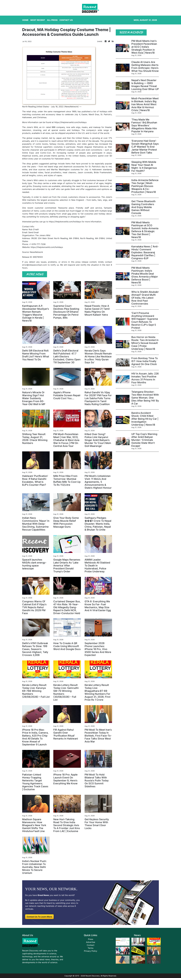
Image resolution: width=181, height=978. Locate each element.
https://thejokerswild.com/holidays (70, 122)
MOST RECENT (37, 20)
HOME (25, 20)
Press (90, 939)
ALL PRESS (52, 20)
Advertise (90, 942)
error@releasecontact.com (34, 265)
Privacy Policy (90, 951)
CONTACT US (66, 20)
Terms (90, 948)
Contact (90, 945)
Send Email (33, 232)
